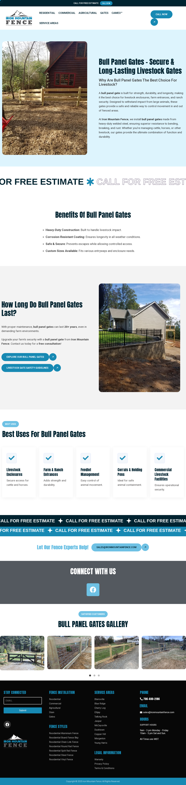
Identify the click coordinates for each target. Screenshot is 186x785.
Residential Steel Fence (61, 755)
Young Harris (100, 742)
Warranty (98, 759)
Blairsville (99, 699)
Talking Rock (100, 716)
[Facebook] (93, 589)
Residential (55, 699)
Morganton (99, 738)
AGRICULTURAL (88, 12)
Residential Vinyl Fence (61, 759)
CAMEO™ (117, 12)
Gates (52, 716)
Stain (51, 712)
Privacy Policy (101, 763)
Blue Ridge (99, 703)
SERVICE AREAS (48, 23)
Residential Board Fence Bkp (63, 737)
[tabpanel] (23, 654)
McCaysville (100, 725)
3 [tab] (98, 675)
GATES (104, 12)
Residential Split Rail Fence (63, 750)
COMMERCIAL (66, 12)
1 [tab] (90, 675)
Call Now (106, 3)
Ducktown (99, 729)
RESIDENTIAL (47, 12)
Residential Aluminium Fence (63, 733)
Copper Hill (100, 734)
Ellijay (97, 712)
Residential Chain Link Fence (63, 742)
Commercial (55, 703)
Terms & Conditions (104, 768)
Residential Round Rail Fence (64, 746)
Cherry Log (99, 708)
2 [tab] (94, 675)
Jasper (98, 721)
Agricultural (54, 708)
